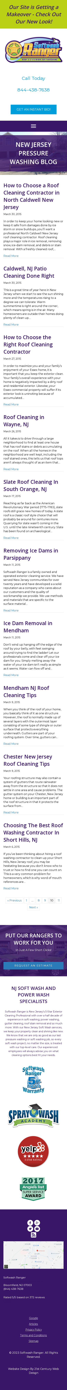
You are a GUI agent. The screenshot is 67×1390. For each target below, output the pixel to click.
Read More (11, 256)
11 (59, 900)
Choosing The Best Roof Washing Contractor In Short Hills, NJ (33, 832)
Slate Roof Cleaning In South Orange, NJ (30, 485)
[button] (34, 109)
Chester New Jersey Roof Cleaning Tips (27, 760)
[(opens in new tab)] (33, 1151)
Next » (33, 907)
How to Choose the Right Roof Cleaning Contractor (28, 344)
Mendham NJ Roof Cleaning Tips (26, 691)
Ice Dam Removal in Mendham (27, 627)
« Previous (14, 900)
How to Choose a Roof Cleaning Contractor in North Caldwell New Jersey (31, 196)
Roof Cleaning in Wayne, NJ (23, 421)
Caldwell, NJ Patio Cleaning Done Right (28, 272)
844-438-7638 (33, 90)
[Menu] (33, 126)
